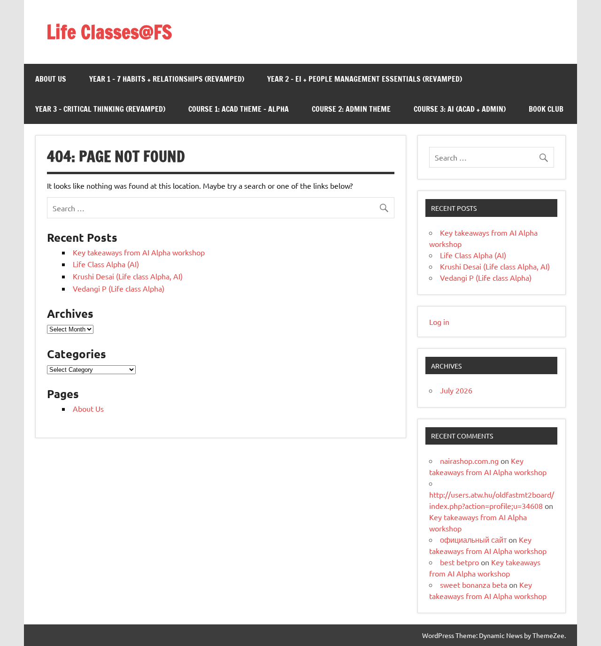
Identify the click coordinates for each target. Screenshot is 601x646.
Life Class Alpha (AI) (106, 264)
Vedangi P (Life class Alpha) (118, 288)
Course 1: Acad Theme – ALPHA (238, 109)
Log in (439, 321)
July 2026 (456, 390)
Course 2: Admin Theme (351, 109)
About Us (50, 79)
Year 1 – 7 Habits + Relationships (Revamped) (166, 79)
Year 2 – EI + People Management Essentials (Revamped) (364, 79)
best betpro (459, 562)
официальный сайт (473, 539)
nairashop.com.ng (469, 460)
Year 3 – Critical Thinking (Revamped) (100, 109)
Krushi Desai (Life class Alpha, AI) (128, 276)
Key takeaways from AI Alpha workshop (139, 252)
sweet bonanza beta (473, 584)
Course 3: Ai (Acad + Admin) (460, 109)
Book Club (546, 109)
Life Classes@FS (109, 31)
